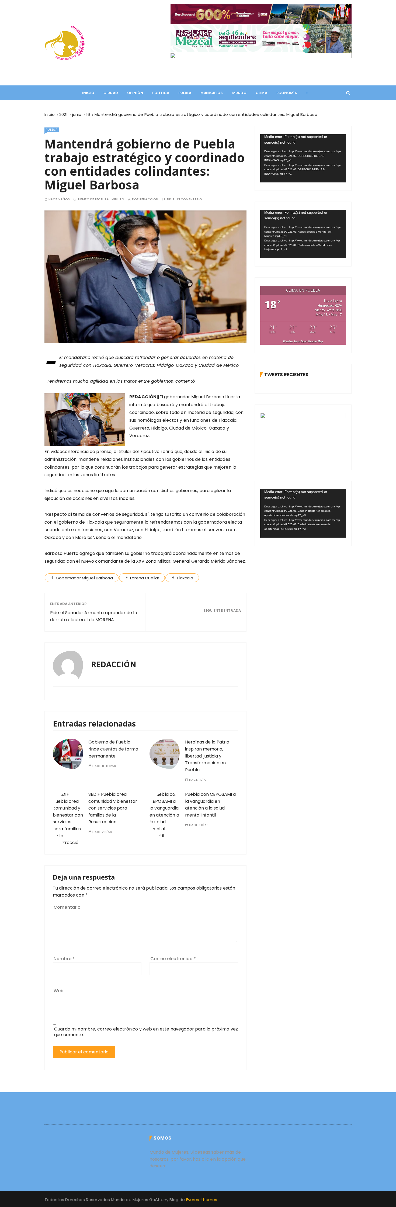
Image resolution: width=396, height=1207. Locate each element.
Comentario (67, 907)
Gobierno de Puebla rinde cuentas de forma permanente (113, 749)
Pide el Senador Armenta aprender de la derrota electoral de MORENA (93, 616)
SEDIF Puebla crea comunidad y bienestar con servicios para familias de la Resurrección (112, 808)
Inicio (88, 92)
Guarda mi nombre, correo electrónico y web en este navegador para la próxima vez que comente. (146, 1031)
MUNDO (239, 92)
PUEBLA (184, 92)
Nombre (64, 959)
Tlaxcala (184, 578)
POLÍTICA (160, 92)
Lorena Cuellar (144, 578)
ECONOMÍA (286, 92)
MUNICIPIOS (211, 92)
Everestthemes (201, 1199)
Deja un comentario (184, 199)
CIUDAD (110, 92)
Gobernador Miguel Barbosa (84, 578)
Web (59, 991)
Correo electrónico (173, 959)
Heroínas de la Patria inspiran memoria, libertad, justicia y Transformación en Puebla (207, 756)
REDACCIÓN (149, 199)
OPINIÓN (135, 92)
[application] (303, 158)
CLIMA (261, 92)
